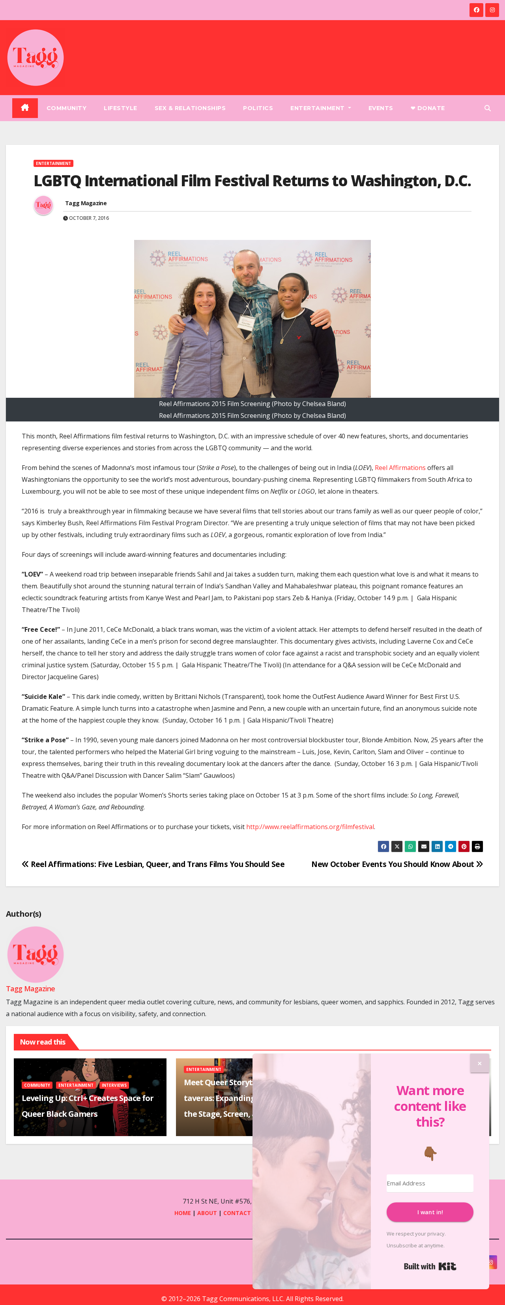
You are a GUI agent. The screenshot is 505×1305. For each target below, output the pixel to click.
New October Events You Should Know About (393, 864)
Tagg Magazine (86, 203)
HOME (182, 1213)
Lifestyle (120, 108)
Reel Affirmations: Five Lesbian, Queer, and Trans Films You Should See (156, 864)
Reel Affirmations (400, 467)
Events (380, 108)
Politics (258, 108)
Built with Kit (430, 1266)
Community (67, 108)
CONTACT (237, 1213)
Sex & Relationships (190, 108)
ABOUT (207, 1213)
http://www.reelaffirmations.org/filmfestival (310, 826)
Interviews (114, 1085)
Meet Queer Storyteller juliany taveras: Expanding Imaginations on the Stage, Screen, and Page (251, 1098)
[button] (487, 108)
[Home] (25, 108)
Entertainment (318, 108)
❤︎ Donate (428, 108)
